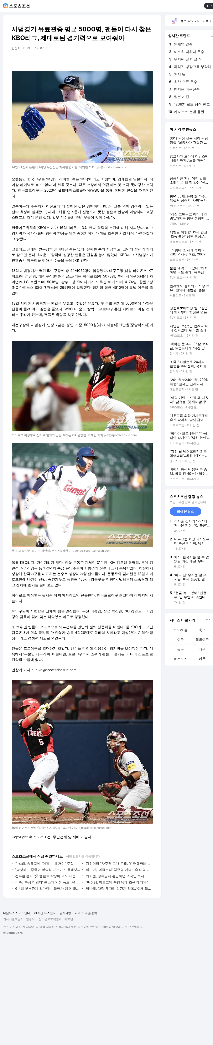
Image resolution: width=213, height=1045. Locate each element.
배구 (202, 649)
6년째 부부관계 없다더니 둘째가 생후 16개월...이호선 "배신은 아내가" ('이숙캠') (47, 888)
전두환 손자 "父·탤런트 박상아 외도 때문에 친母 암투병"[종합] (47, 876)
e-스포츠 (180, 659)
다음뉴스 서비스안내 (16, 913)
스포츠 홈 (180, 630)
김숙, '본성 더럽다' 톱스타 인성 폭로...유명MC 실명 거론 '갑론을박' (47, 882)
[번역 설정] (132, 60)
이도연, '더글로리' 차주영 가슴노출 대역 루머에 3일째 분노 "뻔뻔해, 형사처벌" (118, 870)
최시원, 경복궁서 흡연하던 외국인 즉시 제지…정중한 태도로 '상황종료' (118, 876)
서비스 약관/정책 (86, 913)
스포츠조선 (19, 6)
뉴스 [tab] (208, 620)
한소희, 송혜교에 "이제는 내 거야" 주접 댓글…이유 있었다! (47, 863)
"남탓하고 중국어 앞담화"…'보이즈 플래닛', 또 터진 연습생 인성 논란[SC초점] (47, 870)
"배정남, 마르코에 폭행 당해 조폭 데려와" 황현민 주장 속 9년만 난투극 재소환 (118, 882)
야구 (180, 639)
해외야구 (202, 639)
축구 (202, 630)
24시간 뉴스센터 (45, 913)
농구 (180, 649)
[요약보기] (115, 60)
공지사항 (65, 913)
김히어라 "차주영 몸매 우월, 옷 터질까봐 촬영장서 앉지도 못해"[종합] (118, 863)
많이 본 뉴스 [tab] (185, 512)
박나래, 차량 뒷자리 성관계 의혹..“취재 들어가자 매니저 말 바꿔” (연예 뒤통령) (118, 888)
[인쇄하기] (149, 60)
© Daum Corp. (13, 932)
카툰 (202, 659)
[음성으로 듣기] (124, 60)
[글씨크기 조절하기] (140, 60)
